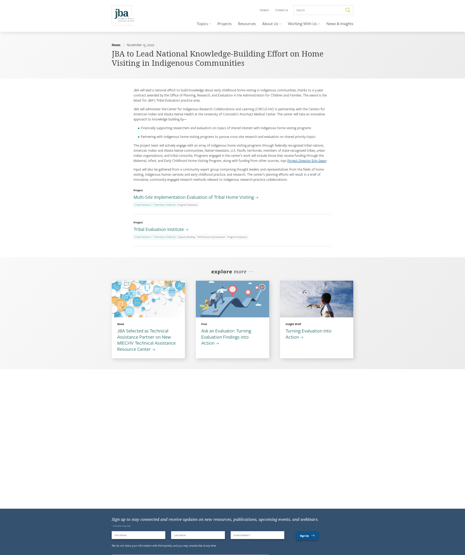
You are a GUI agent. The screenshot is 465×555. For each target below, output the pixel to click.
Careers (264, 10)
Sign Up (304, 535)
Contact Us (281, 10)
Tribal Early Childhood (164, 204)
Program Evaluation (187, 204)
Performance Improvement (211, 237)
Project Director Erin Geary (306, 160)
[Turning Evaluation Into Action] (316, 299)
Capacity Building (186, 237)
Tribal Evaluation (142, 204)
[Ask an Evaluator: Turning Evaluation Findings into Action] (232, 299)
